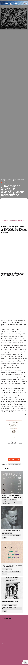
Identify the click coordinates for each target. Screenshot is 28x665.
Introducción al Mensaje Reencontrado (8, 502)
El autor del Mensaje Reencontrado (11, 530)
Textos (15, 180)
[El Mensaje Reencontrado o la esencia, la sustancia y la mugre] (12, 552)
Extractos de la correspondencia (11, 535)
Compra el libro (13, 459)
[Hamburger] (2, 3)
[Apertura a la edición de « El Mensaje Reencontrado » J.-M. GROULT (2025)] (12, 482)
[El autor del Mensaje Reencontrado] (12, 517)
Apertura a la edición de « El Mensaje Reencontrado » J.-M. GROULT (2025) (12, 496)
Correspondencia (7, 533)
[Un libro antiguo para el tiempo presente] (12, 588)
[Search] (26, 3)
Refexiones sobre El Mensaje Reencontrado (10, 608)
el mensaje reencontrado (15, 464)
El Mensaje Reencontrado (7, 179)
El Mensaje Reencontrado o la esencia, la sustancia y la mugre (12, 565)
